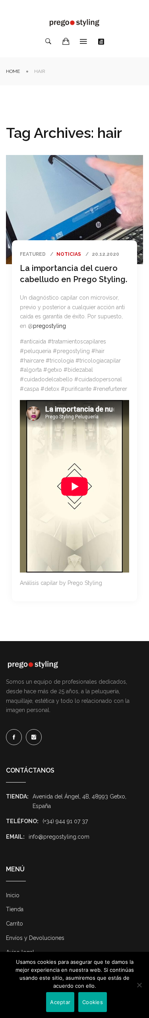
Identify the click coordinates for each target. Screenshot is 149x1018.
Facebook (14, 737)
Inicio (12, 895)
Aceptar (60, 1002)
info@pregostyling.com (59, 837)
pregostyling (49, 326)
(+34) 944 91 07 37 (65, 821)
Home (13, 71)
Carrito (14, 923)
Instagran (34, 737)
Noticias (68, 254)
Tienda (14, 909)
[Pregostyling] (75, 22)
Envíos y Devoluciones (35, 938)
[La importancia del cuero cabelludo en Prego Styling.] (74, 209)
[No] (139, 985)
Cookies (92, 1002)
